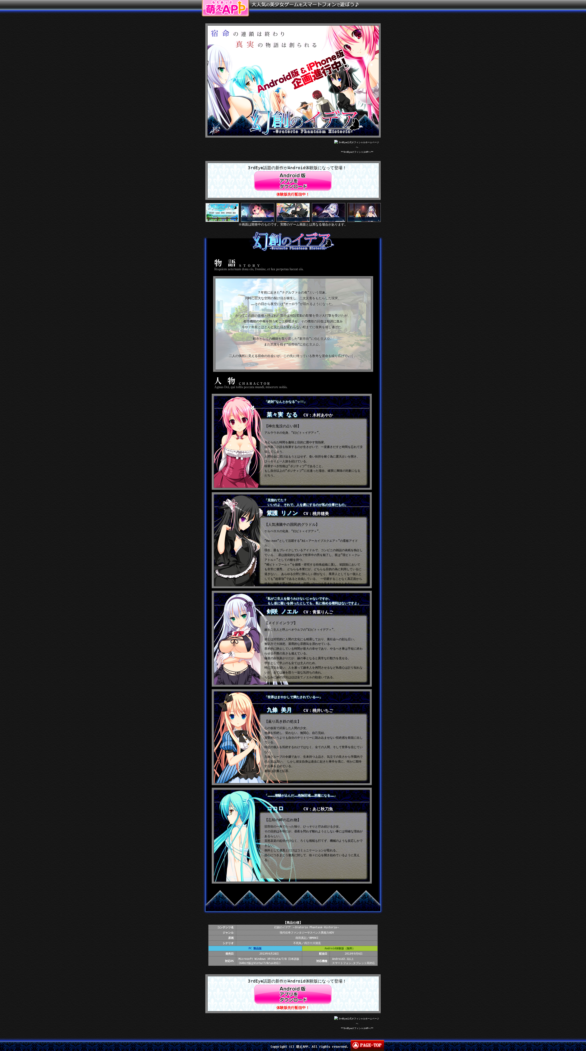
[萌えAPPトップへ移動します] (225, 2)
